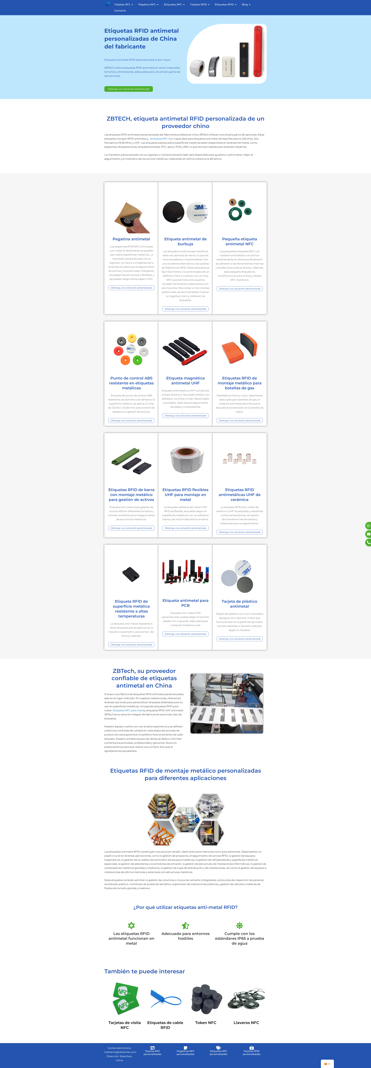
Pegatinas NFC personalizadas (185, 1053)
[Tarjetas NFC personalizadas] (152, 1048)
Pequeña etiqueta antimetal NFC (239, 241)
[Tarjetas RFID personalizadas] (251, 1048)
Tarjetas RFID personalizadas (251, 1053)
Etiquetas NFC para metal (128, 710)
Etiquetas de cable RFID (165, 1025)
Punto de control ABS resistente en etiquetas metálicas (131, 383)
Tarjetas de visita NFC (125, 1025)
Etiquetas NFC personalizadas (218, 1053)
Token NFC (205, 1022)
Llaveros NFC (246, 1022)
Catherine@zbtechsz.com (120, 1052)
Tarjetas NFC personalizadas (152, 1053)
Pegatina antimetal (131, 239)
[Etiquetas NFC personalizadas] (218, 1048)
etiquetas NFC (159, 138)
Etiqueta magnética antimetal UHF (185, 380)
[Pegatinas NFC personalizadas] (185, 1048)
